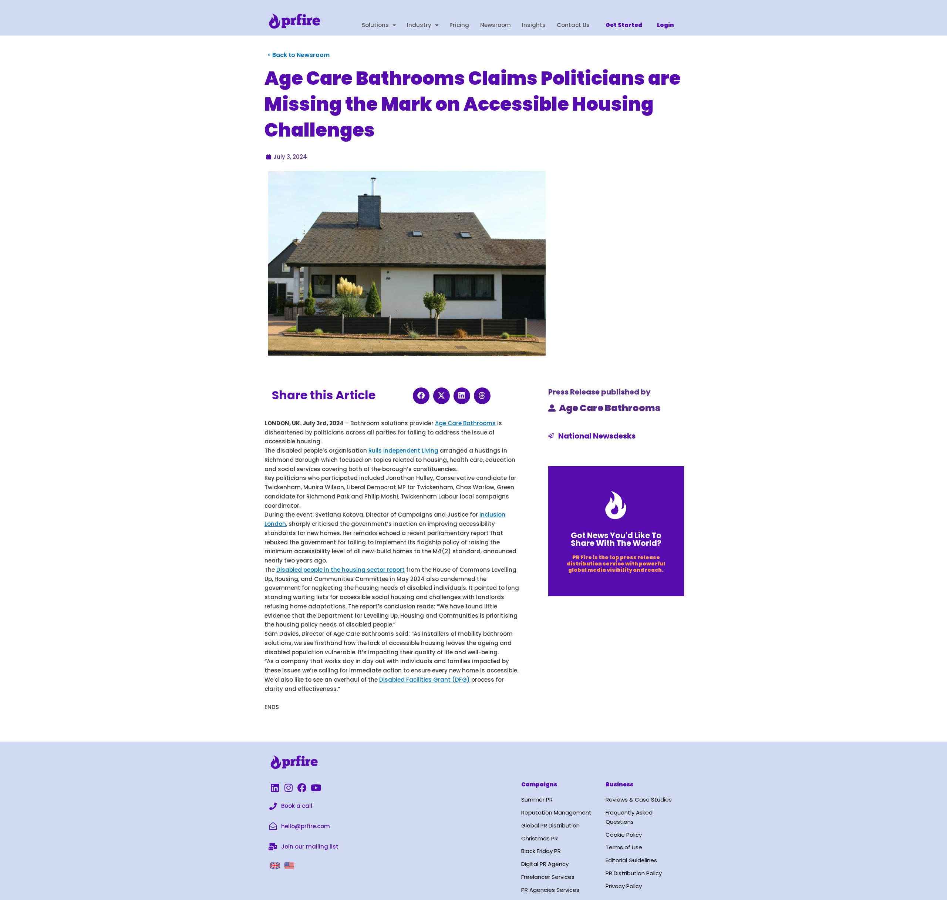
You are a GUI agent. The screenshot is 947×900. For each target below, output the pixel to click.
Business (619, 784)
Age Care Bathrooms (465, 423)
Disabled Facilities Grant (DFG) (424, 680)
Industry (419, 25)
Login (665, 25)
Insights (534, 25)
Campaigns (539, 784)
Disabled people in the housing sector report (340, 570)
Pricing (459, 25)
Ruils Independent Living (403, 450)
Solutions (375, 25)
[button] (421, 395)
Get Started (624, 25)
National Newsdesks (597, 436)
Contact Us (573, 25)
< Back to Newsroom (298, 55)
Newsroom (495, 25)
